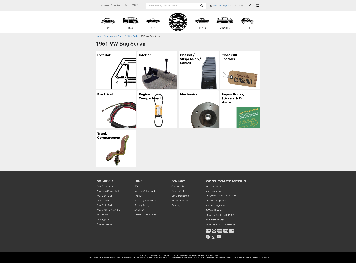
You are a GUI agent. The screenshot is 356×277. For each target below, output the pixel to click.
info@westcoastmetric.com (221, 195)
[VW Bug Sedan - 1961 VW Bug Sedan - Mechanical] (199, 109)
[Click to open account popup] (250, 5)
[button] (176, 6)
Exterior (104, 55)
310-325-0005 (213, 186)
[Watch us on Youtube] (219, 237)
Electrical (105, 94)
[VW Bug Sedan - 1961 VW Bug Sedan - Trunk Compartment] (116, 148)
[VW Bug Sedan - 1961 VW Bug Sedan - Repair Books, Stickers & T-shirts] (240, 109)
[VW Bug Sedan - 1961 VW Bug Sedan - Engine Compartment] (157, 109)
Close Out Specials (229, 57)
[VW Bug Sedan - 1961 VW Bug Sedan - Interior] (157, 70)
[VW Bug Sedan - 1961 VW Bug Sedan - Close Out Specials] (240, 70)
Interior (145, 55)
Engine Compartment (150, 96)
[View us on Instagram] (213, 237)
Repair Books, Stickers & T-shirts (233, 98)
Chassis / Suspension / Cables (190, 59)
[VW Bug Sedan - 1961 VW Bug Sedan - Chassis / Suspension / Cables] (199, 70)
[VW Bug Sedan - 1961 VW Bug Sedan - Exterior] (116, 70)
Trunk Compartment (108, 135)
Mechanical (189, 94)
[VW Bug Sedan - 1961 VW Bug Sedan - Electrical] (116, 109)
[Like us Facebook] (208, 237)
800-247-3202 (213, 191)
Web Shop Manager (209, 255)
